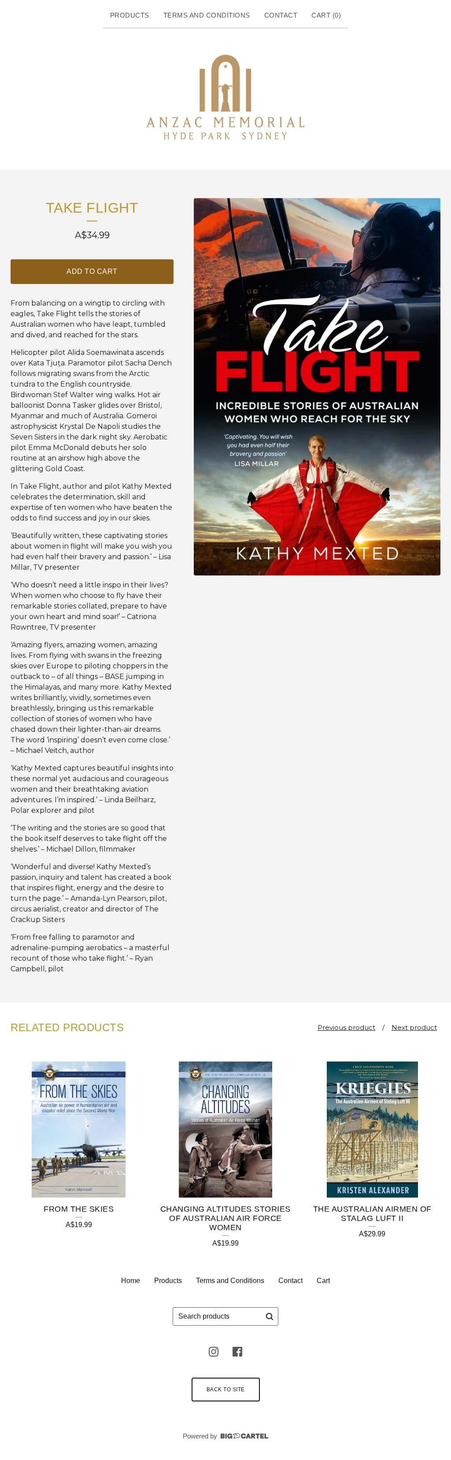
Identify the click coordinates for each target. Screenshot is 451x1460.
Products (129, 15)
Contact (281, 15)
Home (130, 1280)
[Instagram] (214, 1351)
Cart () (326, 15)
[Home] (225, 97)
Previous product (346, 1027)
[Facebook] (237, 1351)
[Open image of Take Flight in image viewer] (317, 386)
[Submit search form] (269, 1316)
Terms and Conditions (206, 15)
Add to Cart (92, 271)
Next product (414, 1027)
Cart (323, 1280)
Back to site (226, 1389)
